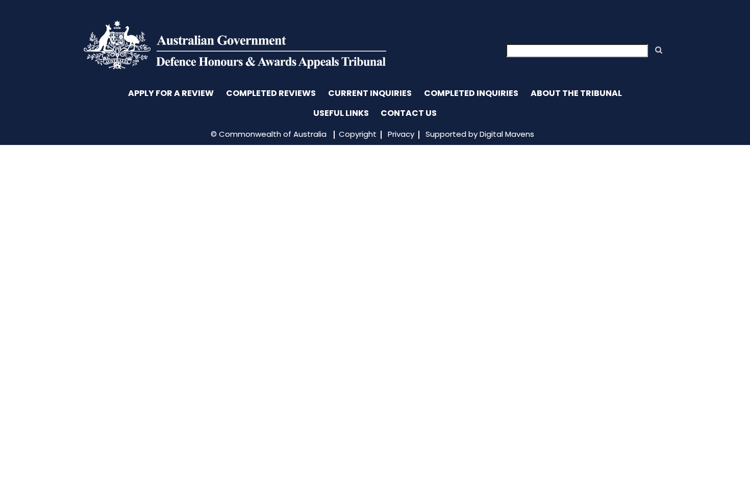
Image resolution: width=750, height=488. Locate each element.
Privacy (401, 134)
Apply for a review (171, 93)
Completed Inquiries (471, 93)
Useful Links (341, 113)
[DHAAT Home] (235, 66)
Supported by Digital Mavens (480, 134)
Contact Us (409, 113)
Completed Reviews (271, 93)
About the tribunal (576, 93)
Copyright (358, 134)
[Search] (658, 50)
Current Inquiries (370, 93)
